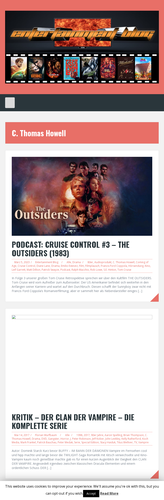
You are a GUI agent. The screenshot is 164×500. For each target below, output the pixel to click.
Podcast (65, 270)
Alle (69, 262)
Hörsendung (136, 266)
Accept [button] (91, 493)
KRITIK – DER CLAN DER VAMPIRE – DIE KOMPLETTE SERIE (73, 421)
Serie (77, 442)
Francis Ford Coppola (114, 266)
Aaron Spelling (113, 435)
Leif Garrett (18, 270)
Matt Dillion (33, 270)
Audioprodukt (102, 262)
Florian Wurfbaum (46, 435)
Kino (147, 266)
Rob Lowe (96, 270)
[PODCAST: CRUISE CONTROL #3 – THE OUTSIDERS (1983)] (82, 196)
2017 (87, 435)
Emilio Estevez (69, 266)
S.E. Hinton (110, 270)
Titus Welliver (125, 442)
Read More (109, 493)
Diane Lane (43, 266)
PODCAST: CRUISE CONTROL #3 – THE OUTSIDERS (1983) (70, 248)
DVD (44, 439)
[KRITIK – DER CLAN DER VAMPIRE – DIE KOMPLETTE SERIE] (82, 361)
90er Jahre (97, 435)
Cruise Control (26, 266)
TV (135, 442)
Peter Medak (65, 442)
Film (81, 266)
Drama (76, 262)
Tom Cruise (124, 270)
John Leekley (112, 439)
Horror (64, 439)
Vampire (143, 442)
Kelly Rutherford (131, 439)
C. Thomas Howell (124, 262)
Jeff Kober (98, 439)
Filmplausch (92, 266)
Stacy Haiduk (108, 442)
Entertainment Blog (46, 262)
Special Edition (90, 442)
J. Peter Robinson (80, 439)
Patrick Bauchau (46, 442)
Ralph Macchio (80, 270)
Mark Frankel (28, 442)
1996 (79, 435)
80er (90, 262)
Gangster (53, 439)
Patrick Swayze (50, 270)
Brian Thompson (133, 435)
